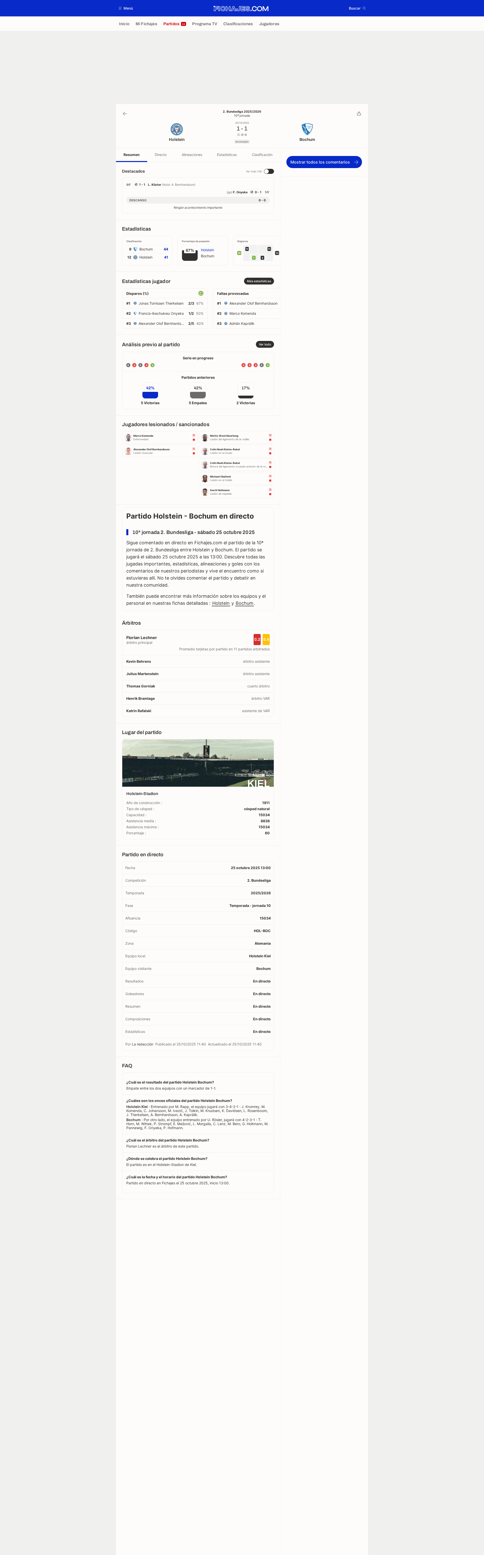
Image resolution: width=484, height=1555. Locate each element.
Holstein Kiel (260, 956)
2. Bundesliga (259, 880)
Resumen (132, 154)
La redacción (142, 1044)
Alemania (263, 943)
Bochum (244, 603)
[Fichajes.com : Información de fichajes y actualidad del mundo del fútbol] (241, 8)
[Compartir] (359, 114)
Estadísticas (227, 154)
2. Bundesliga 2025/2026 (242, 111)
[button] (126, 8)
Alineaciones (192, 154)
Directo (161, 154)
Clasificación (262, 154)
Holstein (221, 603)
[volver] (125, 114)
